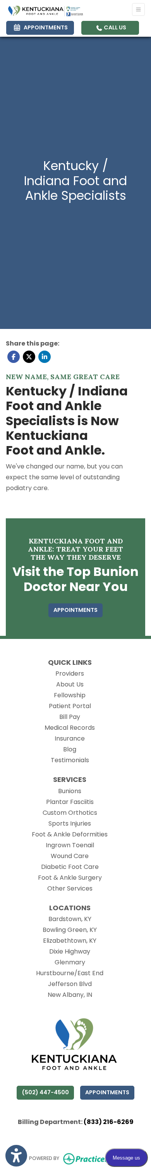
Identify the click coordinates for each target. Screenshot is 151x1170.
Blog (69, 749)
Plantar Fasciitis (70, 801)
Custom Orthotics (70, 812)
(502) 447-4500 (45, 1092)
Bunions (69, 791)
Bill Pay (69, 716)
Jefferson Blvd (70, 983)
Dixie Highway (69, 951)
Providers (69, 673)
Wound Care (70, 856)
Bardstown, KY (69, 919)
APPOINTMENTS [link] (44, 27)
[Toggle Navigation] (138, 9)
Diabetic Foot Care (70, 866)
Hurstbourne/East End (69, 973)
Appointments (107, 1092)
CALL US (114, 27)
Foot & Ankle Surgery (70, 877)
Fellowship (70, 695)
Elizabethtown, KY (69, 940)
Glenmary (70, 962)
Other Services (70, 888)
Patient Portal (70, 706)
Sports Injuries (69, 823)
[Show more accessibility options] (16, 1155)
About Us (70, 684)
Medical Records (70, 727)
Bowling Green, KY (70, 929)
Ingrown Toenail (70, 845)
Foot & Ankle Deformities (70, 834)
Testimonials (70, 760)
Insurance (70, 738)
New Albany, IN (70, 994)
